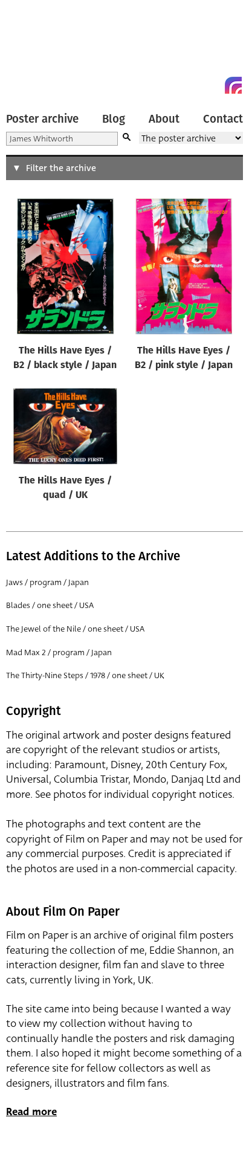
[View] (65, 269)
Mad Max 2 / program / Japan (59, 652)
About (164, 119)
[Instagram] (233, 85)
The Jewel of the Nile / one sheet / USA (75, 629)
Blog (113, 119)
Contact (223, 119)
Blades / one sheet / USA (50, 605)
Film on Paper (33, 50)
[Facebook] (211, 85)
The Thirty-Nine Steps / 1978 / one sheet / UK (85, 675)
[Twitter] (189, 85)
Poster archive (42, 119)
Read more (31, 1111)
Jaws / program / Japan (47, 582)
